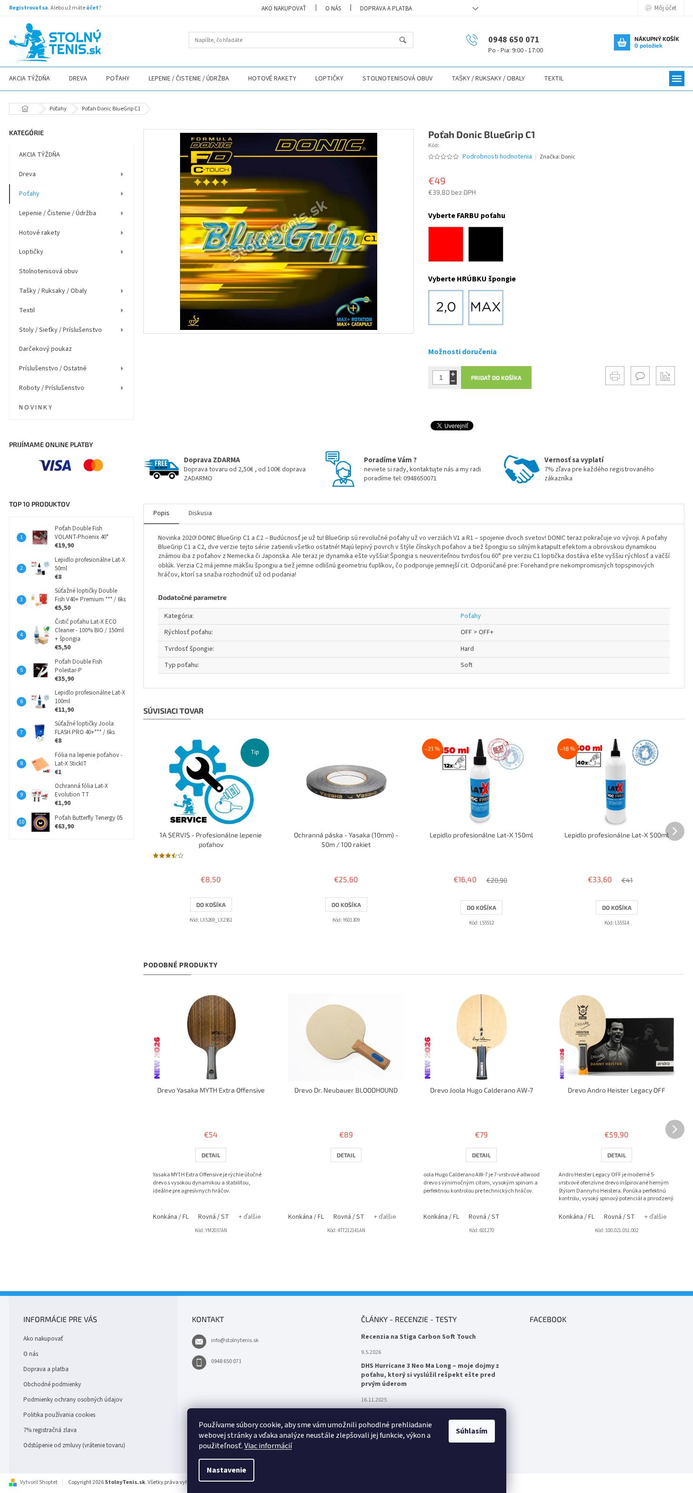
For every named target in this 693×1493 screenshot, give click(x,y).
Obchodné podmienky (52, 1384)
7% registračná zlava (50, 1430)
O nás (333, 8)
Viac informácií (268, 1446)
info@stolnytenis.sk (235, 1340)
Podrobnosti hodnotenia (497, 156)
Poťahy (29, 194)
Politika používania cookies (59, 1415)
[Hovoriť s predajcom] (640, 375)
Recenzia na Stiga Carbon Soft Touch (418, 1337)
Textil (27, 310)
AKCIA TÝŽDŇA (39, 154)
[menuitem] (78, 78)
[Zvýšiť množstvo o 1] (453, 374)
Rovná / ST (213, 1217)
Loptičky (31, 252)
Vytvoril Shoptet (39, 1482)
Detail (210, 1155)
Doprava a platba (386, 8)
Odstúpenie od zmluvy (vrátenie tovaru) (74, 1445)
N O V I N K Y (35, 407)
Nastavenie (226, 1470)
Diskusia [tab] (200, 513)
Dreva (27, 174)
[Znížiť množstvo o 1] (453, 381)
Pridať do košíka (496, 377)
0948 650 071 (226, 1361)
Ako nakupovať (283, 8)
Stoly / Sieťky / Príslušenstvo (60, 330)
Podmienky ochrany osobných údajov (72, 1399)
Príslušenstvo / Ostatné (53, 368)
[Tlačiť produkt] (614, 375)
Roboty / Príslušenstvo (51, 388)
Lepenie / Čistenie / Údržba (57, 213)
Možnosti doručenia (462, 352)
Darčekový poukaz (45, 349)
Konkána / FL (171, 1217)
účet (92, 8)
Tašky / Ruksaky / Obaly (53, 291)
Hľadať (407, 41)
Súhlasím (472, 1431)
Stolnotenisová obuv (48, 271)
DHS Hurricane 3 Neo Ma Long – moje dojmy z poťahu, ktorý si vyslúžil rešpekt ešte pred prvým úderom (430, 1375)
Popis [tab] (161, 513)
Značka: (557, 157)
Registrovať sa (28, 8)
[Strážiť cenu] (665, 375)
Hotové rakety (39, 233)
